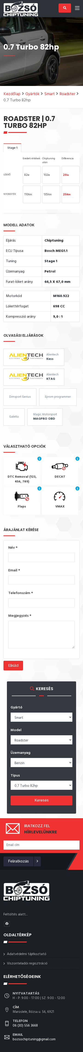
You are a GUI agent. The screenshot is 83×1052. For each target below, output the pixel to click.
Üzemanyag (20, 753)
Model (16, 730)
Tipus (15, 775)
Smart (49, 94)
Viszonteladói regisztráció (27, 964)
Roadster (67, 94)
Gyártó (16, 707)
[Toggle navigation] (77, 9)
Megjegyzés (19, 616)
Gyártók (32, 94)
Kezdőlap (12, 94)
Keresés (42, 800)
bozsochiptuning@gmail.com (34, 1037)
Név (13, 548)
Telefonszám (20, 593)
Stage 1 (12, 148)
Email (14, 570)
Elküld (13, 665)
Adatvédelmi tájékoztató (26, 954)
